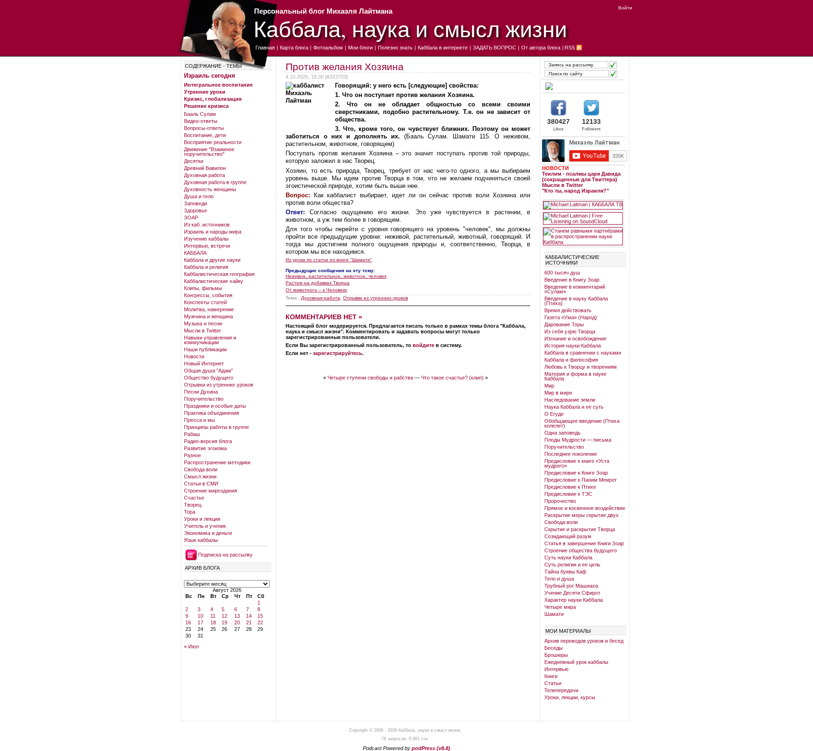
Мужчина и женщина (208, 316)
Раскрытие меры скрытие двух (581, 515)
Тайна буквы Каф (565, 571)
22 (260, 622)
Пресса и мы (199, 420)
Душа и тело (199, 196)
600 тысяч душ (562, 272)
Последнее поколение (570, 454)
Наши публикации (205, 349)
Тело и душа (559, 578)
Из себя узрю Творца (569, 331)
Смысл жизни (200, 476)
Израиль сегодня (209, 75)
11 (212, 616)
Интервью (556, 669)
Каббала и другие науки (212, 260)
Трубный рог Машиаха (571, 585)
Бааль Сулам (200, 114)
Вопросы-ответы (204, 128)
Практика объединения (211, 413)
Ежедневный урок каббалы (576, 662)
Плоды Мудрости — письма (577, 439)
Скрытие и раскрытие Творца (579, 529)
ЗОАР (191, 217)
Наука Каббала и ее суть (574, 406)
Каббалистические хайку (213, 281)
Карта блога (294, 47)
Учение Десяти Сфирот (572, 592)
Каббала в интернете (443, 47)
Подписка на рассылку (225, 554)
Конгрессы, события (208, 295)
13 (237, 616)
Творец (192, 505)
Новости (194, 356)
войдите (423, 345)
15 (260, 616)
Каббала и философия (571, 359)
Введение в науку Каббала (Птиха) (576, 301)
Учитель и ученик (205, 526)
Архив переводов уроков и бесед (583, 640)
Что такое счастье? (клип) (452, 377)
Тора (189, 512)
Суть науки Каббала (568, 557)
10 (200, 616)
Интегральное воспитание (218, 85)
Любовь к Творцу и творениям (580, 366)
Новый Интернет (204, 363)
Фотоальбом (328, 47)
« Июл (191, 646)
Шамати (554, 614)
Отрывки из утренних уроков (218, 385)
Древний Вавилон (205, 168)
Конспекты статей (205, 302)
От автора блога (540, 47)
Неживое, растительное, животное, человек (336, 276)
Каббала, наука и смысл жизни (410, 28)
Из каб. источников (207, 224)
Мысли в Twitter (202, 330)
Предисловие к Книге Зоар (576, 472)
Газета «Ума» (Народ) (570, 317)
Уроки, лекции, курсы (569, 697)
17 (200, 622)
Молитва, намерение (209, 309)
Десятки (193, 161)
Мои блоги (360, 47)
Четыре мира (560, 607)
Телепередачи (561, 690)
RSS (570, 47)
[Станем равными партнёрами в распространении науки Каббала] (583, 236)
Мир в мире (558, 392)
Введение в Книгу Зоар (571, 279)
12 (224, 616)
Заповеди (195, 203)
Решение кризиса (206, 106)
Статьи (552, 683)
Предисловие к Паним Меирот (580, 479)
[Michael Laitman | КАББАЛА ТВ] (583, 205)
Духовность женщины (210, 189)
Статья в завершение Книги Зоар (584, 543)
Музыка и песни (203, 323)
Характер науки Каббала (573, 600)
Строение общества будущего (580, 550)
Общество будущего (208, 377)
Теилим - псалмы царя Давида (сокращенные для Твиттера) (581, 176)
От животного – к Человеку (316, 289)
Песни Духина (201, 392)
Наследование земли (569, 399)
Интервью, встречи (207, 246)
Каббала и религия (206, 267)
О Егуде (554, 414)
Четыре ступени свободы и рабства (370, 377)
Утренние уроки (204, 92)
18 (213, 622)
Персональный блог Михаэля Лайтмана (323, 11)
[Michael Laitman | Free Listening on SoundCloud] (583, 218)
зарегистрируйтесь (337, 353)
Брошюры (556, 655)
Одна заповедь (562, 432)
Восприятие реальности (212, 142)
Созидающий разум (567, 536)
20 (237, 622)
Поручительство (203, 399)
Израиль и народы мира (212, 231)
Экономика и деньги (208, 533)
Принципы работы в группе (216, 427)
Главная (265, 47)
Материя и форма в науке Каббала (575, 376)
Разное (192, 455)
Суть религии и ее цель (572, 564)
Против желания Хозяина (345, 66)
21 (249, 622)
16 (188, 622)
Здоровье (195, 210)
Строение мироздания (210, 490)
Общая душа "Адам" (208, 370)
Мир (549, 385)
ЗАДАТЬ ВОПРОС (494, 47)
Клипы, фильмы (203, 288)
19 (224, 622)
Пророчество (560, 501)
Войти (625, 7)
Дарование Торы (564, 324)
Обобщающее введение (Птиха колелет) (582, 423)
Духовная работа (204, 175)
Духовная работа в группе (215, 182)
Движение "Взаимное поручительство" (209, 151)
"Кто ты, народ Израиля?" (575, 191)
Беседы (553, 648)
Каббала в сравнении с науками (582, 352)
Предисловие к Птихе (570, 487)
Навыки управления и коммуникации (210, 340)
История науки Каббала (572, 345)
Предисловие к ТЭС (568, 494)
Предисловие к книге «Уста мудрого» (576, 463)
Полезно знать (395, 47)
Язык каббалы (201, 540)
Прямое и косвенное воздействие (584, 508)
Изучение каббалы (206, 239)
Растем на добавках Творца (318, 282)
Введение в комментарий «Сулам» (574, 289)
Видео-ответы (200, 121)
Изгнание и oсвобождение (575, 338)
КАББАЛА (195, 253)
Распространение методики (217, 462)
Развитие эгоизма (205, 448)
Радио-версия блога (208, 441)
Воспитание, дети (205, 135)
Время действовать (567, 310)
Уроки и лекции (202, 519)
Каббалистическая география (219, 274)
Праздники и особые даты (215, 406)
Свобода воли (200, 469)
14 (249, 616)
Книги (551, 676)
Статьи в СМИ (201, 483)
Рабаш (192, 434)
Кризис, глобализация (212, 99)
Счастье (194, 498)
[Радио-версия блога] (583, 86)
